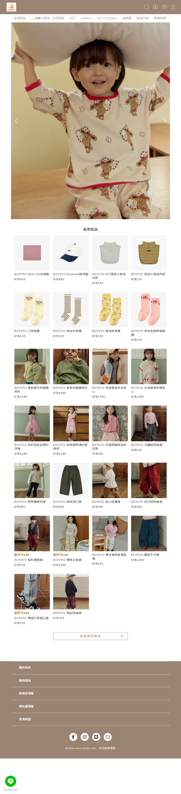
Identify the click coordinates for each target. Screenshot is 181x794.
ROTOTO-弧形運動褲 (28, 560)
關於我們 (25, 668)
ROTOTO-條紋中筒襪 (67, 331)
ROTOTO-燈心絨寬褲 (106, 502)
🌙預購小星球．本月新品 (47, 18)
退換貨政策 (26, 693)
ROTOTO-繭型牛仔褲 (145, 555)
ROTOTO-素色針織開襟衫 (70, 388)
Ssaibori (86, 18)
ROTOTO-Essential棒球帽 (71, 274)
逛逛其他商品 (90, 636)
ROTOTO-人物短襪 (27, 331)
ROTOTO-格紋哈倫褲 (67, 613)
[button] (173, 7)
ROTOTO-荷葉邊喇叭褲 (30, 502)
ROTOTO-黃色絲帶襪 (106, 331)
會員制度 (25, 719)
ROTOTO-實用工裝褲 (67, 560)
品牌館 (127, 18)
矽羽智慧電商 (107, 748)
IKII (72, 18)
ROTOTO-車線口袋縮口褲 (31, 618)
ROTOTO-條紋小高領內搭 (148, 274)
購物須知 (25, 681)
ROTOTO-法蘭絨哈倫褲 (146, 445)
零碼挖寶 (160, 18)
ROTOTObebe (107, 18)
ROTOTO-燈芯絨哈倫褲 (146, 502)
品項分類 (143, 18)
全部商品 (20, 18)
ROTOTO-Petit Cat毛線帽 (31, 274)
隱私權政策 (26, 706)
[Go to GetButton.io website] (11, 789)
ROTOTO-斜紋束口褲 (67, 502)
